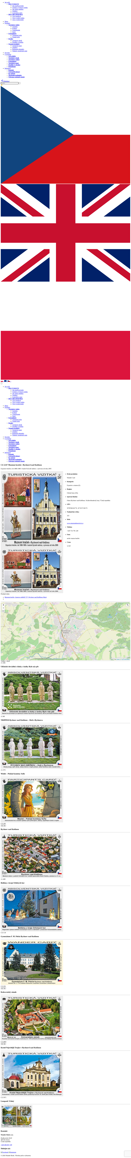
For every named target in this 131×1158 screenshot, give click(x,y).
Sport (14, 32)
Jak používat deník (18, 6)
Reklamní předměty (18, 49)
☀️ (2, 85)
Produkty (7, 23)
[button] (3, 605)
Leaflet (117, 659)
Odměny (15, 11)
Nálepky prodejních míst (19, 51)
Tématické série (17, 35)
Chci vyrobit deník (18, 20)
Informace (8, 68)
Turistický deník (17, 40)
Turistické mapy (17, 46)
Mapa (6, 21)
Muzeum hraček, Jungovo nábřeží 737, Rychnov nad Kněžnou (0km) (26, 597)
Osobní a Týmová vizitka (20, 7)
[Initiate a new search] (127, 605)
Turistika (15, 26)
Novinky (7, 53)
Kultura (14, 28)
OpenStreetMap (126, 659)
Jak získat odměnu (17, 9)
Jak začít (7, 2)
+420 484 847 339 (6, 1145)
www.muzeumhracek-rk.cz (75, 523)
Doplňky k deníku (17, 42)
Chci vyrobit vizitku (18, 18)
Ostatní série (16, 37)
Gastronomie (16, 30)
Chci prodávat (16, 16)
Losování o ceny (17, 13)
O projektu (8, 54)
